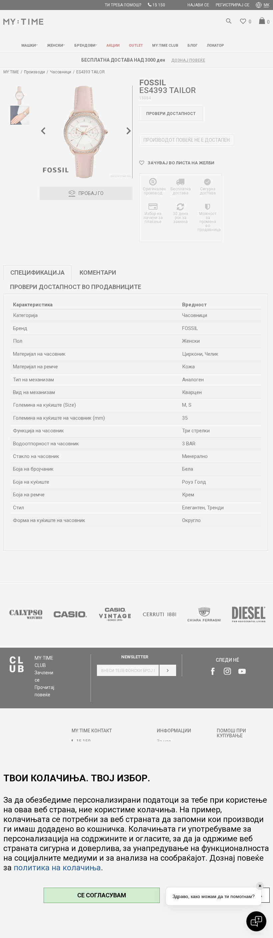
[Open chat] (256, 921)
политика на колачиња (57, 867)
